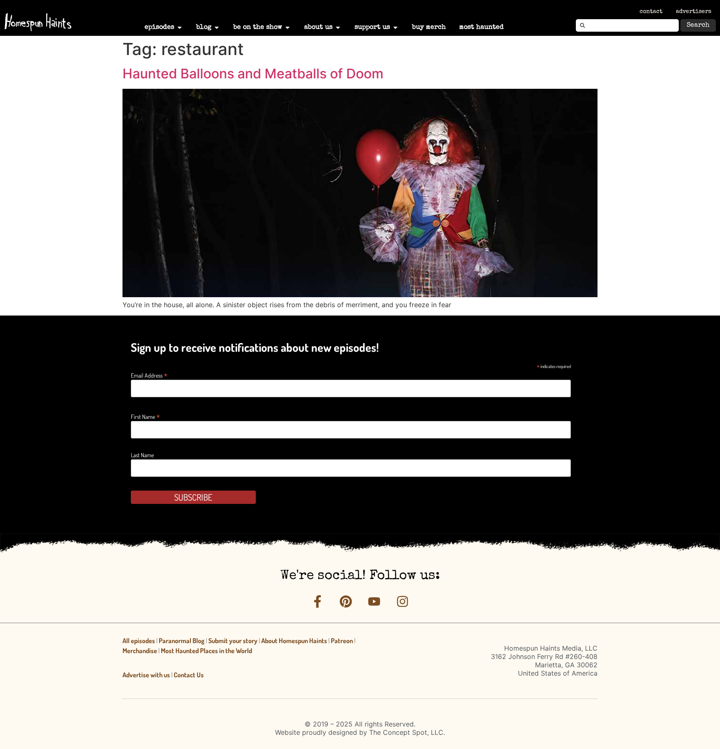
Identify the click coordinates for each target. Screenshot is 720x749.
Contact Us (189, 675)
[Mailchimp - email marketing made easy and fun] (516, 505)
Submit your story (233, 640)
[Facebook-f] (318, 601)
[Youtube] (374, 601)
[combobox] (627, 25)
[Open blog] (216, 28)
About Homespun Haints (294, 640)
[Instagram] (402, 601)
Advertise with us (146, 675)
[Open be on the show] (287, 28)
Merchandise (139, 650)
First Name (145, 416)
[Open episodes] (179, 28)
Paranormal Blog (182, 640)
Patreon (342, 640)
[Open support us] (395, 28)
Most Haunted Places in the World (206, 650)
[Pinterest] (346, 601)
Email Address (149, 374)
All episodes (138, 640)
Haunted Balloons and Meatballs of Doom (252, 73)
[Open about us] (338, 28)
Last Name (142, 455)
